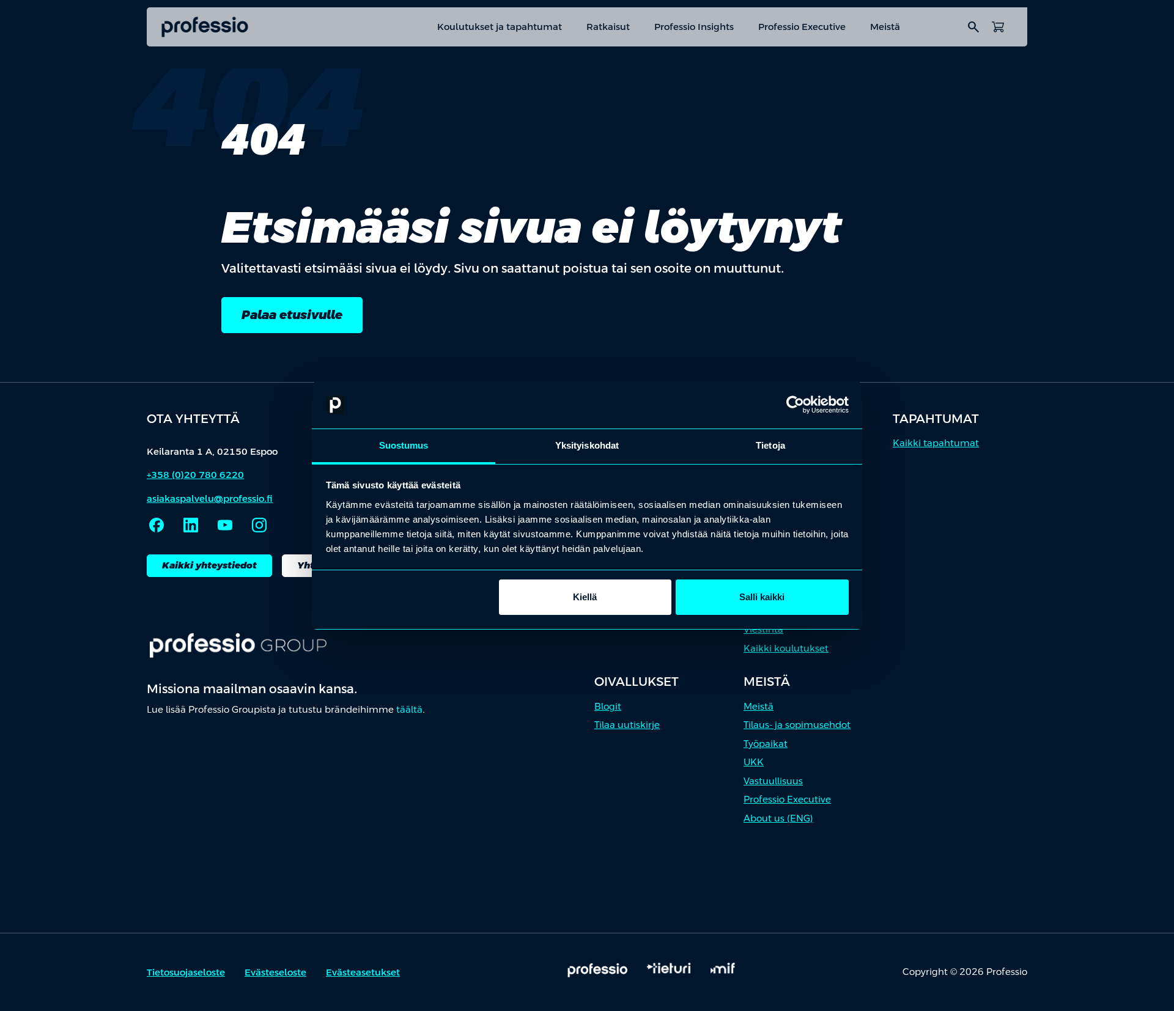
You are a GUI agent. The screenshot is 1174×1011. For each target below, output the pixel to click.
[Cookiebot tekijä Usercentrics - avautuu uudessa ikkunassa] (795, 405)
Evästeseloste (275, 972)
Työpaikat (766, 743)
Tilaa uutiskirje (627, 724)
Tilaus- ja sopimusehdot (797, 724)
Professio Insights (694, 26)
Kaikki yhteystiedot (209, 565)
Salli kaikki (762, 597)
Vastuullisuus (773, 781)
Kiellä (585, 597)
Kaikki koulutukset (786, 648)
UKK (754, 762)
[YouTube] (225, 525)
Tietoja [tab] (770, 445)
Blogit (607, 706)
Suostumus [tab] (404, 445)
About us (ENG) (778, 818)
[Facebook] (156, 525)
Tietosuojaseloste (186, 972)
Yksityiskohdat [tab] (587, 445)
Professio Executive (802, 26)
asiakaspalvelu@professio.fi (210, 498)
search (973, 26)
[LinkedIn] (191, 525)
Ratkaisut (608, 26)
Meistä (885, 26)
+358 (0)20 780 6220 (195, 474)
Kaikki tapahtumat (936, 443)
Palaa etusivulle (292, 314)
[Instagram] (259, 525)
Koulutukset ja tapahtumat (499, 26)
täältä (409, 709)
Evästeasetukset (363, 972)
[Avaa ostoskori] (998, 27)
